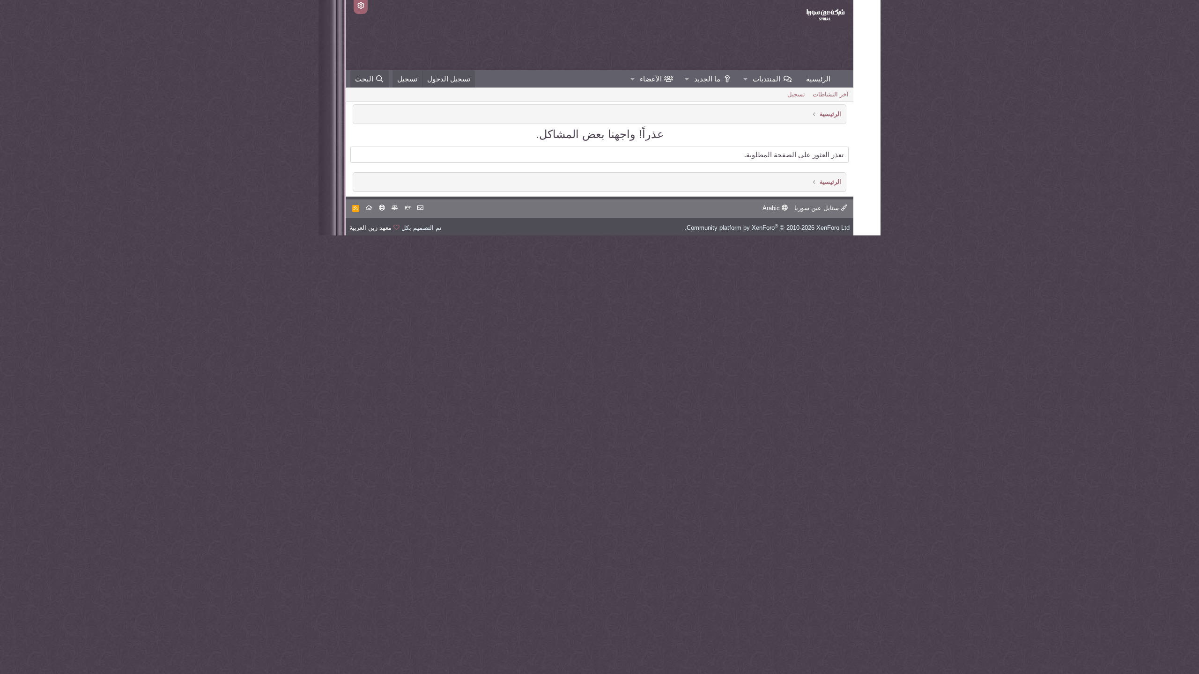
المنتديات (766, 79)
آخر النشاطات (831, 94)
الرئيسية (818, 79)
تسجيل (796, 94)
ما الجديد (707, 79)
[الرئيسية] (369, 208)
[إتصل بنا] (420, 208)
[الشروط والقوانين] (408, 208)
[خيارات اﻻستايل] (361, 7)
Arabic (772, 208)
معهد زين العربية (370, 227)
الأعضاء (651, 79)
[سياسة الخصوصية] (395, 208)
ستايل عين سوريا (817, 208)
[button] (745, 79)
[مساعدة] (382, 208)
